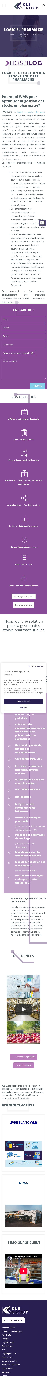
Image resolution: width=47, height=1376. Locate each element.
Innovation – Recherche (11, 1364)
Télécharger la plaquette (23, 596)
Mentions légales (8, 1327)
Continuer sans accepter (36, 666)
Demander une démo (23, 605)
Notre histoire (7, 1357)
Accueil (12, 34)
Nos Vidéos (23, 1011)
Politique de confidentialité (12, 1331)
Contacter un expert (13, 1320)
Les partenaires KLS (9, 1361)
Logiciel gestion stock (10, 1353)
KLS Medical (23, 34)
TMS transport (7, 1346)
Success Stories (23, 1034)
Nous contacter (25, 1065)
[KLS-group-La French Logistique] (26, 5)
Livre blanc (6, 1372)
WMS (4, 1350)
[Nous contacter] (42, 223)
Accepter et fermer (23, 701)
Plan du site (6, 1335)
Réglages (23, 707)
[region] (23, 688)
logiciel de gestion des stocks (31, 112)
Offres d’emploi (8, 1368)
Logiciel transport (8, 1342)
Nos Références (23, 988)
